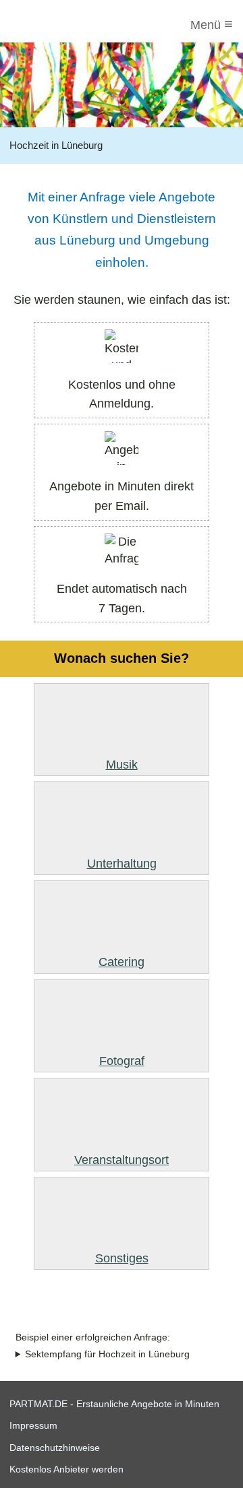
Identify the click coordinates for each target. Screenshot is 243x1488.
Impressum (33, 1425)
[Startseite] (65, 24)
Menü (211, 23)
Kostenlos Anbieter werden (66, 1469)
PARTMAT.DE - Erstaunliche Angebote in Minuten (114, 1403)
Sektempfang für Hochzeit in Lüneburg (107, 1354)
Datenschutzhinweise (54, 1447)
